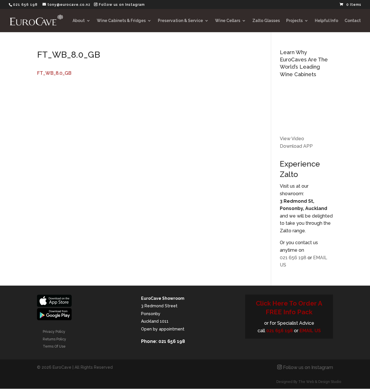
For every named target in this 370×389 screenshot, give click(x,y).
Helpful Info (326, 21)
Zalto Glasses (266, 21)
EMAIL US (310, 330)
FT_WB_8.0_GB (54, 73)
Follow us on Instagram (122, 4)
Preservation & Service (180, 21)
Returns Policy (54, 339)
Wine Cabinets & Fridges (121, 21)
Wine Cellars (227, 21)
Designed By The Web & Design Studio (308, 382)
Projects (294, 21)
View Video (292, 138)
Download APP (296, 146)
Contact (353, 21)
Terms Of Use (54, 346)
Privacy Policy (54, 332)
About (79, 21)
